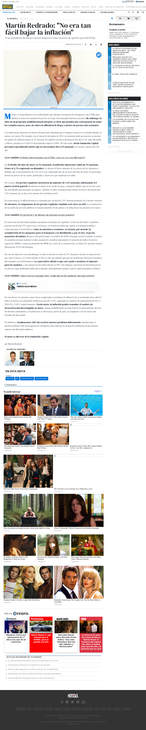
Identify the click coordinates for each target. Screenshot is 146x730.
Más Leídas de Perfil (118, 98)
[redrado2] (12, 358)
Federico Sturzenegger (47, 12)
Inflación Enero (41, 378)
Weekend (67, 709)
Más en (8, 613)
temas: (8, 376)
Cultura (58, 7)
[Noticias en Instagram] (129, 12)
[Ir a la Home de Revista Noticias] (7, 7)
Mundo (49, 7)
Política (20, 7)
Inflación (10, 378)
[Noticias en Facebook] (133, 12)
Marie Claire (39, 709)
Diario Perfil (21, 709)
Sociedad (30, 7)
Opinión (75, 7)
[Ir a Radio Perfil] (128, 1)
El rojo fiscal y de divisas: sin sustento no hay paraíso (47, 214)
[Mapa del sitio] (83, 702)
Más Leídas (114, 45)
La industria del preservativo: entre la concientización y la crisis (33, 660)
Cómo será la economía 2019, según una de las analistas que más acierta (57, 275)
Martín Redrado (27, 378)
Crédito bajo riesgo (27, 286)
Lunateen (117, 709)
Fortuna (49, 709)
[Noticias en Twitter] (137, 12)
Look (97, 709)
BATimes (126, 709)
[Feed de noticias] (143, 12)
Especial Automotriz (114, 7)
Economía (40, 7)
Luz (103, 709)
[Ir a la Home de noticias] (73, 695)
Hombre (58, 709)
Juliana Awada (107, 12)
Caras (30, 709)
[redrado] (27, 358)
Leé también (23, 283)
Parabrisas (77, 709)
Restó (93, 7)
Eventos (85, 7)
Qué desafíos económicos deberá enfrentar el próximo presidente (34, 673)
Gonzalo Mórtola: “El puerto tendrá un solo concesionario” (31, 678)
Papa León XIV (69, 12)
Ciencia (67, 7)
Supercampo (88, 709)
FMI (17, 378)
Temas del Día (8, 12)
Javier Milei (25, 12)
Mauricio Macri (88, 12)
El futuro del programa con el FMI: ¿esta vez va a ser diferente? (52, 157)
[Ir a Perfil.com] (140, 1)
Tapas (100, 7)
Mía (109, 709)
